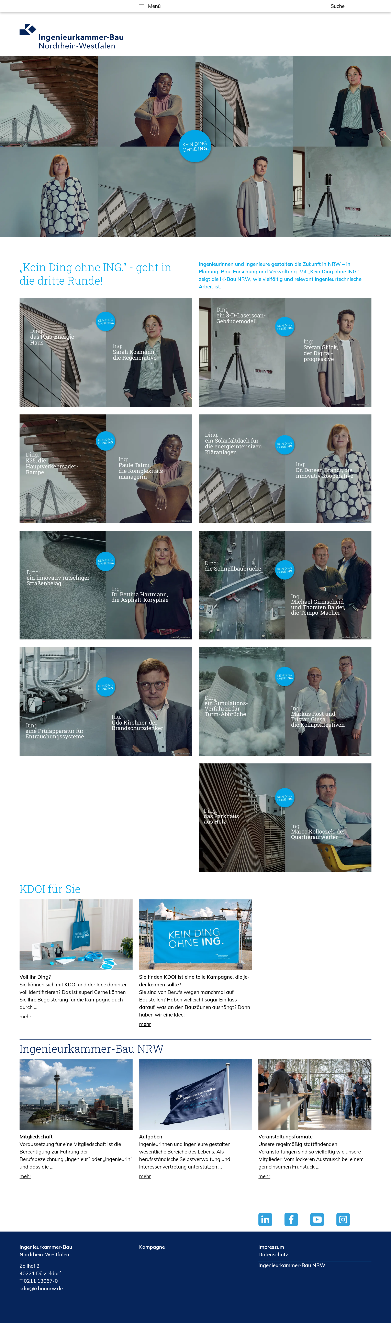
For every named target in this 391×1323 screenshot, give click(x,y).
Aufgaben (150, 1136)
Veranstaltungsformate (285, 1136)
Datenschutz (273, 1254)
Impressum (271, 1247)
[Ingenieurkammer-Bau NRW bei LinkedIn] (271, 1228)
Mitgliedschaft (36, 1136)
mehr (25, 1016)
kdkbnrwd (40, 1288)
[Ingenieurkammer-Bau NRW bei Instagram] (349, 1228)
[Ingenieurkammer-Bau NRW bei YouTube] (323, 1228)
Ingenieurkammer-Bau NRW (92, 1048)
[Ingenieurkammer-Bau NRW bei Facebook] (297, 1228)
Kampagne (152, 1247)
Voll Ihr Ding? (35, 977)
